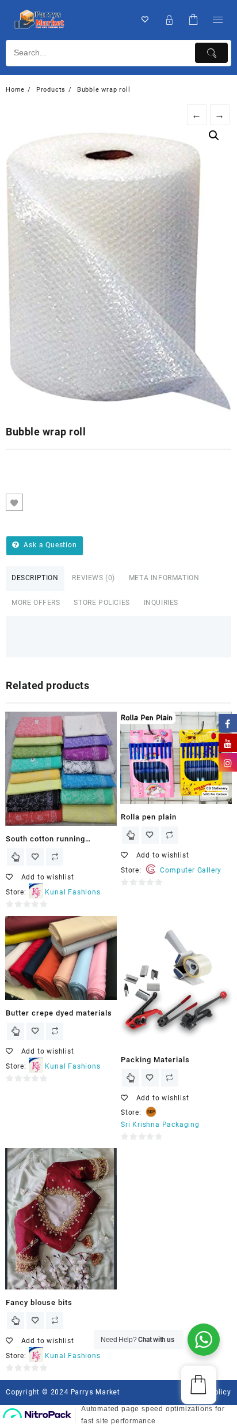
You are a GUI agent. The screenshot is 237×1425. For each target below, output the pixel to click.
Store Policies (101, 603)
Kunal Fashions (72, 892)
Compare (37, 502)
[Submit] (211, 53)
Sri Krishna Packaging (160, 1125)
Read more (15, 857)
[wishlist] (35, 857)
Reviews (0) (93, 578)
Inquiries (161, 603)
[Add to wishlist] (14, 502)
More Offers (36, 603)
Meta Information (164, 578)
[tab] (35, 578)
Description (35, 578)
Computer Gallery (190, 870)
